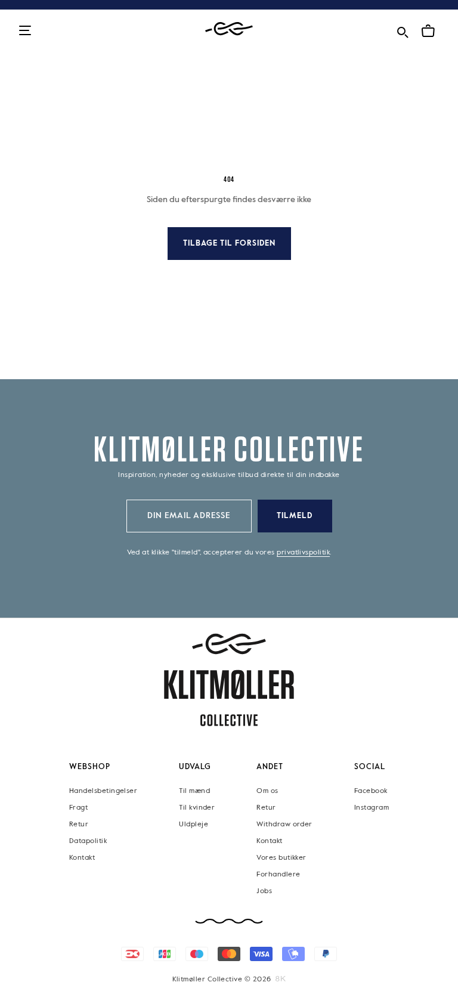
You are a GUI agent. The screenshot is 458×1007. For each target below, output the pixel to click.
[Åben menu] (25, 31)
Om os (267, 791)
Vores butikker (281, 858)
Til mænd (194, 791)
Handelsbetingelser (103, 791)
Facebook (371, 791)
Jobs (264, 891)
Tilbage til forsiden (229, 243)
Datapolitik (88, 841)
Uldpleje (193, 824)
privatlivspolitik (303, 552)
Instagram (371, 807)
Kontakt (82, 858)
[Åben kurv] (428, 31)
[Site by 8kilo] (281, 979)
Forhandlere (278, 874)
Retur (78, 824)
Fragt (78, 807)
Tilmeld (294, 516)
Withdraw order (284, 824)
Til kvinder (197, 807)
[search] (402, 30)
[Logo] (229, 29)
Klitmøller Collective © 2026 (221, 979)
